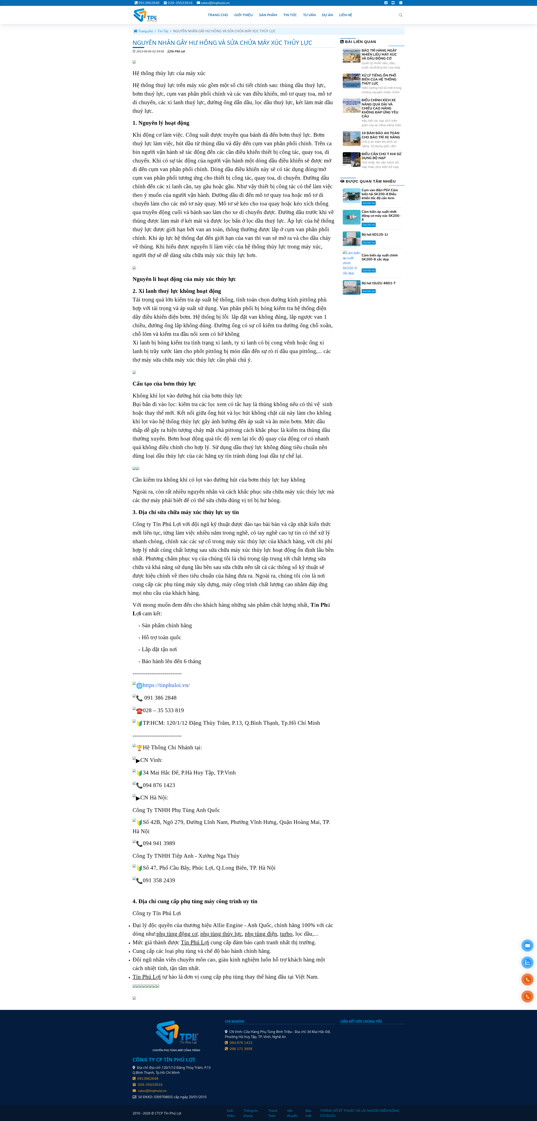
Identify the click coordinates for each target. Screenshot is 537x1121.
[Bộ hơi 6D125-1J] (352, 238)
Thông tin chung (250, 1113)
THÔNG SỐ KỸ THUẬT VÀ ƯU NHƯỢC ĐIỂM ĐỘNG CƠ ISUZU (359, 1113)
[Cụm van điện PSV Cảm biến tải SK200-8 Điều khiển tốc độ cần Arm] (352, 195)
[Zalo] (400, 3)
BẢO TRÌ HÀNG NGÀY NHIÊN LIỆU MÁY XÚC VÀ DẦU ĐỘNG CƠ (379, 55)
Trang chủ (145, 31)
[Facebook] (386, 2)
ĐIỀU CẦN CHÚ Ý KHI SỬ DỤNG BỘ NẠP (381, 156)
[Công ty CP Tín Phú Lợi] (145, 15)
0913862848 (148, 3)
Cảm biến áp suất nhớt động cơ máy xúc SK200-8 (381, 216)
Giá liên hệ (369, 203)
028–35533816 (180, 3)
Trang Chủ (218, 15)
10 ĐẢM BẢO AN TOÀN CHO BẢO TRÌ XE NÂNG (381, 135)
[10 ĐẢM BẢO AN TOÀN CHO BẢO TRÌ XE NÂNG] (352, 138)
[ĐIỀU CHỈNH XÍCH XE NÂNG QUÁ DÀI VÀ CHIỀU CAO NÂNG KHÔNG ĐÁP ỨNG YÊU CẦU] (352, 105)
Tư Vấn (309, 15)
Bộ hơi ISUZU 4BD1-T (379, 283)
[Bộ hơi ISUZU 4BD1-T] (352, 287)
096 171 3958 (240, 1049)
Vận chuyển (292, 1113)
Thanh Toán (273, 1113)
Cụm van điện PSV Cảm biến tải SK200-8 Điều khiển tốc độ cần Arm (380, 194)
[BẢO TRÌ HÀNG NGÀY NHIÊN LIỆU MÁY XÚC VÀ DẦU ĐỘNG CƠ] (352, 55)
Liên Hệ (345, 15)
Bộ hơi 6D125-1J (375, 235)
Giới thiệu (231, 1113)
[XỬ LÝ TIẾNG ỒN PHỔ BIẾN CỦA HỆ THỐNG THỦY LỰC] (352, 80)
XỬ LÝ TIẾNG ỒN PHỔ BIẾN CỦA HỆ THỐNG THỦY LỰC (379, 80)
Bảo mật (308, 1113)
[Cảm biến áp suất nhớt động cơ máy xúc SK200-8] (352, 217)
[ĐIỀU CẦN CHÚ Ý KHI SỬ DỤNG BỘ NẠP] (352, 159)
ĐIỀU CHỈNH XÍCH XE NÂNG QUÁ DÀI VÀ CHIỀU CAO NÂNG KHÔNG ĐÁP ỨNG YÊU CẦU (380, 108)
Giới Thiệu (243, 15)
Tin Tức (290, 15)
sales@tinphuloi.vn (215, 3)
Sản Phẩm (268, 15)
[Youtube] (393, 2)
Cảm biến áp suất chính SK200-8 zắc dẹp (380, 257)
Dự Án (327, 15)
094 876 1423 (240, 1042)
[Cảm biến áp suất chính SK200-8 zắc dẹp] (352, 263)
